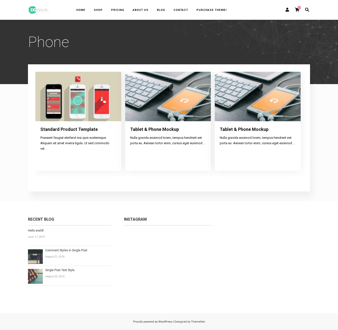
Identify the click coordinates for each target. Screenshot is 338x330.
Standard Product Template (69, 129)
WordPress (165, 321)
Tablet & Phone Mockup (154, 129)
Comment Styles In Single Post (66, 250)
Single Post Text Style (59, 270)
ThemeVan (198, 321)
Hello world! (36, 230)
